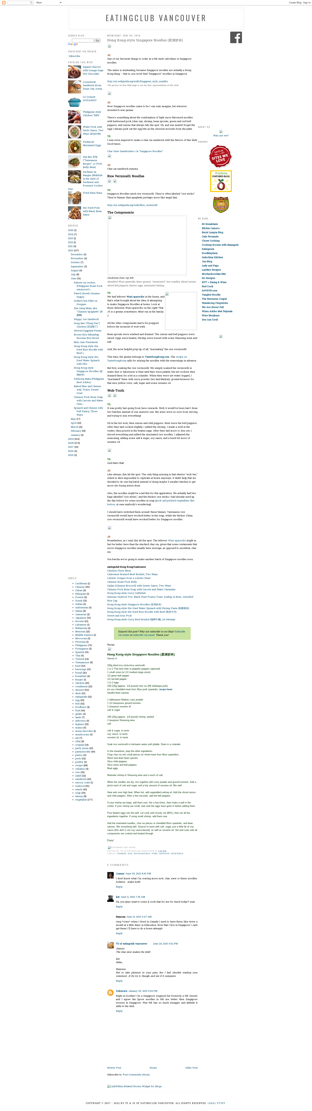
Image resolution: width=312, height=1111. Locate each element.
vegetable (81, 800)
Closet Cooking (211, 241)
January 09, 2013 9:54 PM (142, 991)
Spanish (79, 652)
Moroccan (81, 638)
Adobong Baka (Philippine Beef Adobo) (89, 380)
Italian (78, 611)
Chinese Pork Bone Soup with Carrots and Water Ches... (88, 401)
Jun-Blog (207, 261)
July (73, 274)
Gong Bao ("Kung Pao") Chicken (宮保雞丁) (87, 325)
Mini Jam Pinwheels (86, 342)
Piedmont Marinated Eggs (92, 143)
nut (77, 738)
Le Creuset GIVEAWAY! (90, 98)
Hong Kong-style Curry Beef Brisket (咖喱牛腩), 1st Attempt (141, 619)
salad (78, 776)
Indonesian (81, 607)
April (74, 423)
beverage (80, 669)
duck (78, 693)
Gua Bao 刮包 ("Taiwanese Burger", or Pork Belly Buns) (92, 162)
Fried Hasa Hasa (92, 193)
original (79, 745)
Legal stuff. (217, 1103)
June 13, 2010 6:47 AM (139, 917)
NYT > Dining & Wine (214, 282)
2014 (70, 234)
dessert (79, 690)
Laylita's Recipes (211, 270)
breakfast (80, 676)
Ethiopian (80, 594)
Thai (77, 655)
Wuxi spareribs (177, 540)
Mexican (80, 631)
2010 (70, 250)
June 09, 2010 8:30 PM (138, 873)
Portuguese (81, 649)
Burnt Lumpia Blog (212, 232)
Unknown (121, 991)
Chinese (80, 587)
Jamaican (80, 614)
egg (77, 700)
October (75, 262)
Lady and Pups (210, 265)
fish (77, 704)
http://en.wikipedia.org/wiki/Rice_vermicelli (132, 205)
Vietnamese (82, 662)
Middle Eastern (84, 635)
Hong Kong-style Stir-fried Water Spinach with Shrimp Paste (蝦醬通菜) (148, 608)
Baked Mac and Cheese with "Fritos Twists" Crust (87, 390)
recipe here (165, 689)
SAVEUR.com (209, 290)
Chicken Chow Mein (119, 571)
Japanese (80, 618)
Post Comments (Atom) (136, 1075)
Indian (79, 604)
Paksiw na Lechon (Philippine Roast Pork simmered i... (88, 286)
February (76, 431)
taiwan (79, 796)
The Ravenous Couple (214, 299)
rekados (80, 769)
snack (78, 789)
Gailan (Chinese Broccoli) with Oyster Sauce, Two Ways (139, 586)
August (75, 270)
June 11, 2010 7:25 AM (133, 897)
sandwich (80, 779)
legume (79, 724)
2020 (70, 230)
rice (77, 772)
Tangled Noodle (211, 295)
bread (78, 673)
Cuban (78, 590)
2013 (70, 238)
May (73, 419)
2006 (71, 451)
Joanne (120, 873)
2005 (70, 455)
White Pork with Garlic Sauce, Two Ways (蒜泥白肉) (93, 130)
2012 (70, 242)
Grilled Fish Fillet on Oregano (85, 302)
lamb (78, 717)
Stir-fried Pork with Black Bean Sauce (92, 211)
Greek (79, 601)
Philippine (81, 645)
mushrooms (82, 734)
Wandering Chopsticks (215, 303)
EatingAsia (208, 249)
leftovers (80, 721)
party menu (81, 748)
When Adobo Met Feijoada (217, 311)
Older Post (191, 1068)
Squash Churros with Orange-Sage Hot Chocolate (93, 70)
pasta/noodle (82, 752)
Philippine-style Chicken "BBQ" (92, 113)
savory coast (82, 782)
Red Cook (207, 286)
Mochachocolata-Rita (214, 274)
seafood (79, 786)
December (77, 254)
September (77, 266)
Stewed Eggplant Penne (87, 331)
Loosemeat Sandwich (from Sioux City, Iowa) (92, 85)
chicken (79, 683)
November (77, 258)
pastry (79, 755)
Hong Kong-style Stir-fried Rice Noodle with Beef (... (88, 350)
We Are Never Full (213, 307)
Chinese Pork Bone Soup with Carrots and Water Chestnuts (141, 589)
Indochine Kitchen (212, 257)
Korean (79, 621)
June (73, 278)
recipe (79, 765)
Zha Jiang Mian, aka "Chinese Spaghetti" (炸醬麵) (88, 312)
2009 (71, 439)
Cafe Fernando (210, 236)
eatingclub (81, 697)
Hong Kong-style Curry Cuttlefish (126, 593)
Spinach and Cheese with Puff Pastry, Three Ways (88, 411)
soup (78, 793)
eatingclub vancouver (156, 17)
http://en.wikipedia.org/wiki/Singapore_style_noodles (137, 81)
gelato (78, 714)
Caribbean (81, 583)
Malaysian (81, 628)
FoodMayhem (210, 253)
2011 (70, 246)
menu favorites (84, 731)
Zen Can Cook (210, 320)
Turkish (79, 659)
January (75, 435)
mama (79, 728)
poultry (79, 762)
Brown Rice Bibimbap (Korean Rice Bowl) (86, 336)
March (74, 427)
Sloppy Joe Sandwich (86, 319)
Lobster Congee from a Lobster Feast (128, 578)
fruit (77, 710)
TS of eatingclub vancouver (131, 944)
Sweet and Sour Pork (119, 616)
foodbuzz (80, 707)
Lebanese (80, 625)
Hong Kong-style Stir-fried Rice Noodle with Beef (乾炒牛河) (142, 612)
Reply (119, 887)
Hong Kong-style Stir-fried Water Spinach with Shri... (86, 360)
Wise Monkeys (211, 315)
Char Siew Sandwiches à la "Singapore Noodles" (135, 151)
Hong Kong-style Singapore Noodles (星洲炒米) (88, 371)
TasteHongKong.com (157, 357)
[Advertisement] (82, 518)
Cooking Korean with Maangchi (220, 245)
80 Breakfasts (210, 224)
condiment (81, 686)
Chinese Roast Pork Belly (122, 582)
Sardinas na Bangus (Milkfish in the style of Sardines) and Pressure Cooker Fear (85, 180)
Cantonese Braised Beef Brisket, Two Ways (132, 574)
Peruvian (80, 642)
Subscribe (74, 56)
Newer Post (114, 1068)
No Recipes (208, 278)
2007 (71, 447)
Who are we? (221, 135)
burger (79, 679)
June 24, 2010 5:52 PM (165, 944)
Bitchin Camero (211, 228)
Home (153, 1068)
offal (78, 741)
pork (78, 758)
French (79, 597)
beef (78, 666)
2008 (71, 443)
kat (118, 897)
